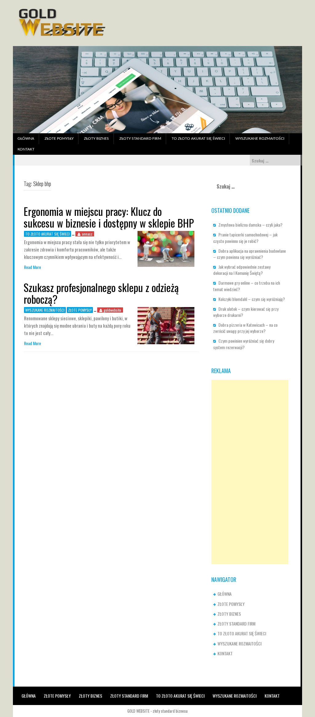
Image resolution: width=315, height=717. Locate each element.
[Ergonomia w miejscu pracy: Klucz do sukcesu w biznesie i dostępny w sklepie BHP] (166, 248)
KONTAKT (26, 149)
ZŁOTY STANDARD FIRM (140, 138)
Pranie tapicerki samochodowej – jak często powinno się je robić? (245, 237)
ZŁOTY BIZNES (96, 138)
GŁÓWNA (26, 138)
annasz (87, 233)
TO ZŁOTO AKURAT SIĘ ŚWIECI (198, 138)
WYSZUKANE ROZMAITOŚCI (259, 138)
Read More (32, 267)
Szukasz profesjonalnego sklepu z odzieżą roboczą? (101, 292)
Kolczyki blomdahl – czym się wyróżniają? (251, 299)
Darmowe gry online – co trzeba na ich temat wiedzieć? (246, 285)
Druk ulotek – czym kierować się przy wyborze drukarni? (245, 312)
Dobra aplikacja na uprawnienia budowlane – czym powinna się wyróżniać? (249, 253)
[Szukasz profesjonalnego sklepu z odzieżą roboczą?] (166, 325)
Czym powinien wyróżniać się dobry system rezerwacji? (243, 343)
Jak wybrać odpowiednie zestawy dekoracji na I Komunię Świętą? (242, 269)
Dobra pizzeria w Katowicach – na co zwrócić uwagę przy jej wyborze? (245, 327)
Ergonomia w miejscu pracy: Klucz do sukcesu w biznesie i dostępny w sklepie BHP (109, 216)
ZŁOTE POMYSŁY (59, 138)
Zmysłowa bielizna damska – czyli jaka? (250, 224)
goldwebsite (112, 310)
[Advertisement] (249, 472)
